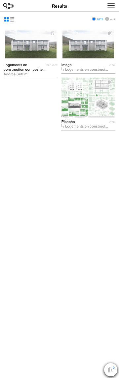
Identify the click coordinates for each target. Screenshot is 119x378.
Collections (113, 370)
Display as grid (6, 19)
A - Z (113, 19)
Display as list (12, 19)
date (100, 19)
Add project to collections (54, 33)
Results (59, 6)
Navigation (117, 4)
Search (8, 5)
